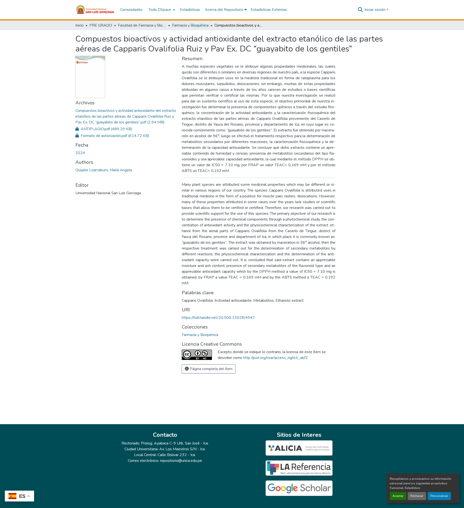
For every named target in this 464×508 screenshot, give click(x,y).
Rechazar (416, 496)
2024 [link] (80, 153)
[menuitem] (161, 10)
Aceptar (398, 496)
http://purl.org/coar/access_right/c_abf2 (275, 357)
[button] (95, 9)
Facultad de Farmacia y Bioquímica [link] (142, 25)
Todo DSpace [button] (159, 9)
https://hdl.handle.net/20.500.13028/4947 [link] (218, 317)
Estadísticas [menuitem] (190, 9)
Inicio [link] (79, 25)
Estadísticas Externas (269, 9)
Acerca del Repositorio (224, 9)
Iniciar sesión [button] (375, 9)
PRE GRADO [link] (100, 25)
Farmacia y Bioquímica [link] (190, 25)
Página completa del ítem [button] (210, 369)
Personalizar (439, 496)
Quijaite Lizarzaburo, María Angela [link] (103, 170)
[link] (125, 116)
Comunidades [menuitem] (131, 9)
